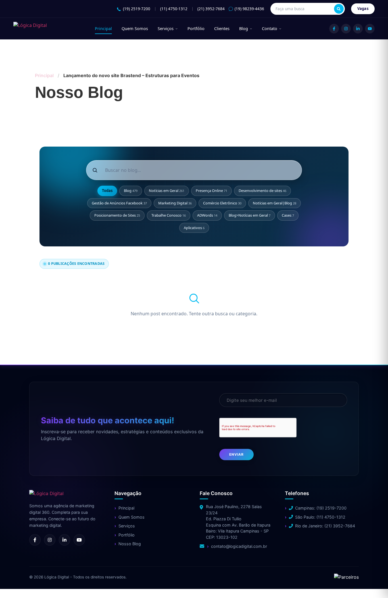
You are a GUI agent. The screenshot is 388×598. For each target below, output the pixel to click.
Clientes (222, 28)
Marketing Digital (175, 203)
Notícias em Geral (166, 190)
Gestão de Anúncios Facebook (119, 203)
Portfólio (196, 28)
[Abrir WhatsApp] (14, 583)
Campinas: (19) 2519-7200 (321, 508)
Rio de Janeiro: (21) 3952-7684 (325, 525)
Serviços (166, 28)
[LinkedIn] (358, 28)
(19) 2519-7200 (136, 8)
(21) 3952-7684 (211, 8)
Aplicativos (194, 227)
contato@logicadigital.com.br (239, 546)
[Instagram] (346, 28)
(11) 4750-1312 (173, 8)
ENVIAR (236, 454)
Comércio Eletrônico (222, 203)
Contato (269, 28)
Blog (243, 28)
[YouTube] (370, 28)
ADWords (207, 215)
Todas (107, 190)
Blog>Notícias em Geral (249, 215)
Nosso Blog (129, 543)
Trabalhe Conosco (168, 215)
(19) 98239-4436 (249, 8)
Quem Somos (135, 28)
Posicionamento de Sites (117, 215)
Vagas (363, 8)
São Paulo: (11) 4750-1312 (320, 517)
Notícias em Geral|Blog (274, 203)
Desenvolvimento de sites (262, 190)
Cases (288, 215)
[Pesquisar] (339, 9)
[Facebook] (334, 28)
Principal (103, 28)
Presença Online (211, 190)
